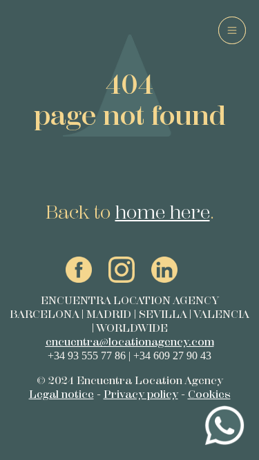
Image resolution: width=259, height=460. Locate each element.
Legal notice (61, 394)
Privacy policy (141, 394)
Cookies (209, 394)
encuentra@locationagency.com (130, 341)
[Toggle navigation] (232, 30)
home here (162, 211)
